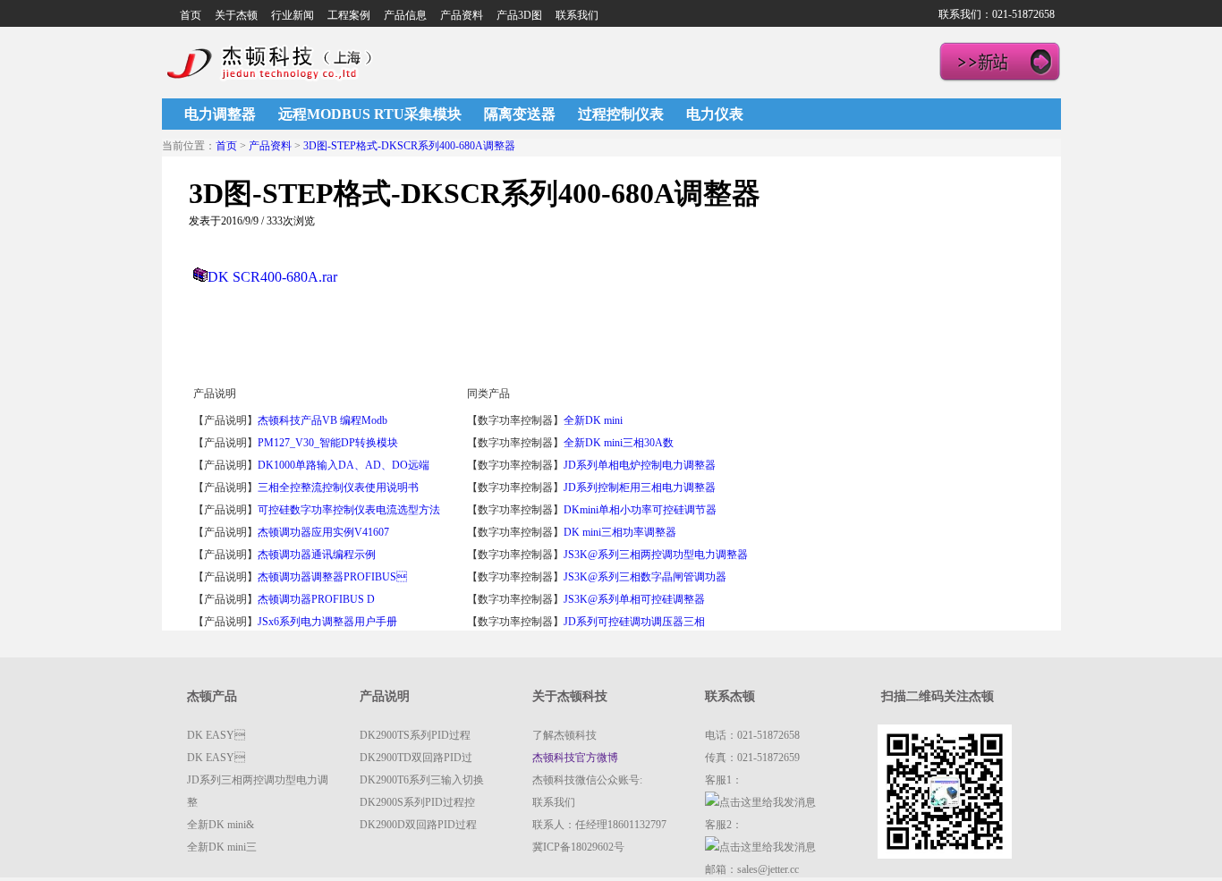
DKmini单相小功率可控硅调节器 (640, 510)
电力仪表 (714, 114)
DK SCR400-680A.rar (272, 276)
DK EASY (216, 735)
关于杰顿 (236, 15)
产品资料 (461, 15)
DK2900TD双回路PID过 (416, 757)
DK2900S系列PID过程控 (417, 802)
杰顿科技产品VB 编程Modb (322, 420)
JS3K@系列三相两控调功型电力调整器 (656, 554)
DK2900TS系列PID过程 (415, 735)
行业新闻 (292, 15)
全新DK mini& (220, 824)
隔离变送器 (520, 114)
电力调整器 (220, 114)
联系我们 (577, 15)
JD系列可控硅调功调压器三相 (634, 621)
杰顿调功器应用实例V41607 (323, 532)
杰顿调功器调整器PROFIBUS (332, 577)
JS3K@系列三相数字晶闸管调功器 (645, 577)
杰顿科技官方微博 (575, 757)
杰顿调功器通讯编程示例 (317, 554)
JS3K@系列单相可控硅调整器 (634, 599)
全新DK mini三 (222, 847)
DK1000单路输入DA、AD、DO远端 (343, 465)
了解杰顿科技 (564, 735)
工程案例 (348, 15)
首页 (190, 15)
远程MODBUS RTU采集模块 (370, 114)
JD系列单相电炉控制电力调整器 (640, 465)
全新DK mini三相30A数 (619, 442)
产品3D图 (519, 15)
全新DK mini (594, 420)
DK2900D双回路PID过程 (418, 824)
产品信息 (405, 15)
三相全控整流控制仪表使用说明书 (338, 487)
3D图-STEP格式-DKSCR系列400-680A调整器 (409, 146)
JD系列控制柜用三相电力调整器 (640, 487)
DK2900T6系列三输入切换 (422, 780)
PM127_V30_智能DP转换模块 (328, 442)
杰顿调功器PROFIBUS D (316, 599)
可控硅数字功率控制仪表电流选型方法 (349, 510)
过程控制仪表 (621, 114)
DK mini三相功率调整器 (620, 532)
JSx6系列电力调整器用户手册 (327, 621)
